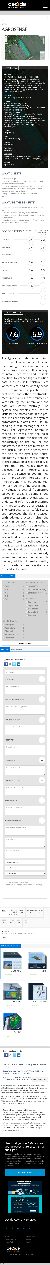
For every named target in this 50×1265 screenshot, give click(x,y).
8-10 (14, 586)
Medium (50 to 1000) (37, 589)
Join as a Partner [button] (25, 1172)
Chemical (14, 631)
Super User (37, 605)
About (7, 1236)
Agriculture (14, 628)
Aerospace (14, 624)
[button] (6, 664)
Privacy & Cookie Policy (29, 1079)
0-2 (14, 599)
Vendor (28, 1242)
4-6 (14, 593)
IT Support (37, 608)
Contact (28, 1239)
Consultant (37, 612)
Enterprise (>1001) (37, 593)
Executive (37, 615)
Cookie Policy (30, 1236)
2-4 (14, 596)
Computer (14, 637)
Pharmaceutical (14, 634)
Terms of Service (11, 1239)
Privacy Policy (9, 1242)
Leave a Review (16, 649)
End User (37, 602)
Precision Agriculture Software (12, 933)
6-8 (14, 589)
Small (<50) (37, 586)
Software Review (28, 933)
